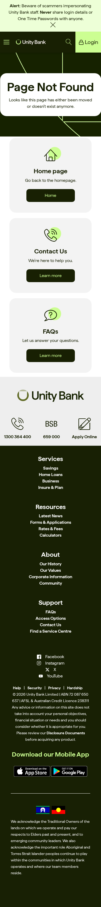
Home (50, 195)
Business (50, 481)
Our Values (50, 570)
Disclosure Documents (66, 733)
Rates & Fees (51, 528)
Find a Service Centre (50, 631)
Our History (50, 563)
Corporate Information (50, 576)
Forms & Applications (50, 522)
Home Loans (50, 474)
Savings (50, 468)
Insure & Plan (50, 487)
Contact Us (50, 624)
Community (50, 583)
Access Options (51, 618)
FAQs (51, 611)
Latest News (50, 515)
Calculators (50, 535)
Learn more (51, 275)
